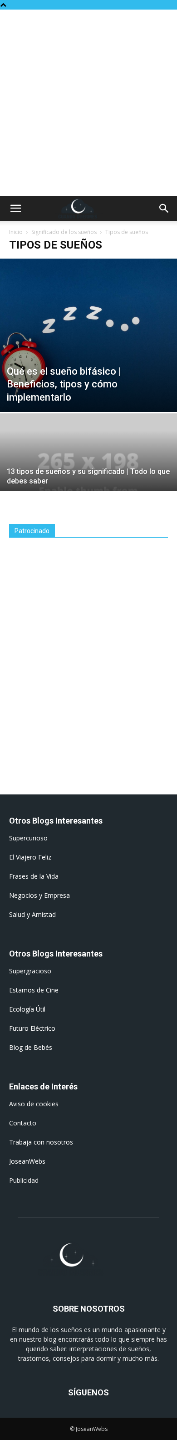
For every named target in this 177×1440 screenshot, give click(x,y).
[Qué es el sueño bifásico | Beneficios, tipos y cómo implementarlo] (88, 335)
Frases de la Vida (34, 876)
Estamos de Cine (34, 990)
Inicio (16, 232)
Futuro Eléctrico (32, 1028)
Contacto (22, 1123)
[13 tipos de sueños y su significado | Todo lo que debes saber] (88, 479)
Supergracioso (30, 971)
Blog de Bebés (30, 1047)
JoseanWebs (27, 1161)
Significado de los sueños (64, 232)
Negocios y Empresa (39, 895)
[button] (15, 208)
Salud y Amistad (32, 914)
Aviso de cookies (34, 1103)
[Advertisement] (88, 103)
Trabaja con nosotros (41, 1142)
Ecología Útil (27, 1009)
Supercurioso (28, 838)
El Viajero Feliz (30, 857)
